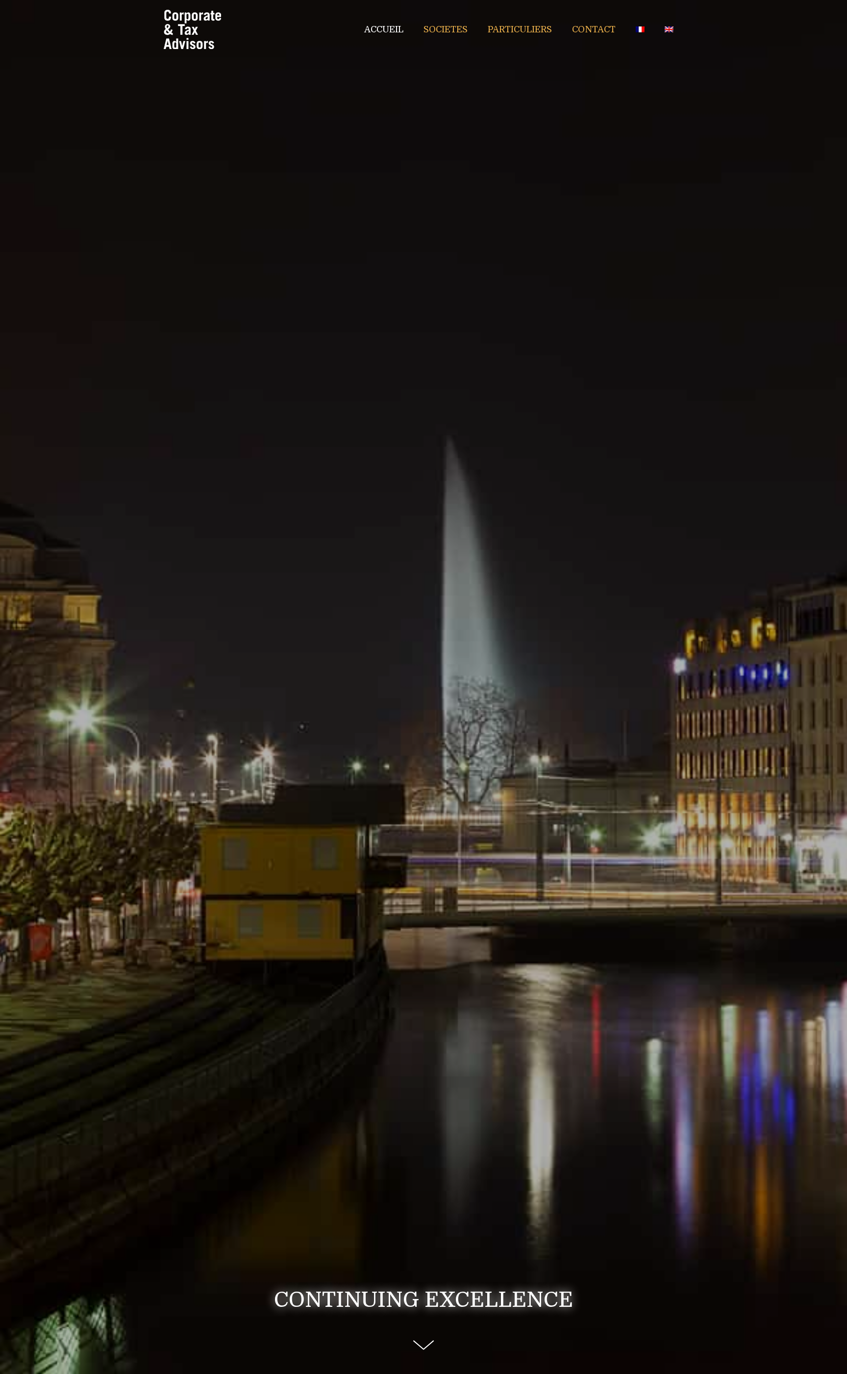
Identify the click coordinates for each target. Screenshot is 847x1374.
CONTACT (594, 29)
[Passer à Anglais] (669, 29)
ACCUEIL (383, 29)
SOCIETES (446, 29)
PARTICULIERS (520, 29)
